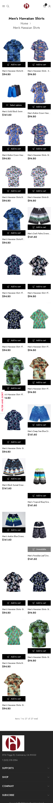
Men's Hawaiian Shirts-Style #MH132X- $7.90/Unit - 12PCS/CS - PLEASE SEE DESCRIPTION (13, 197)
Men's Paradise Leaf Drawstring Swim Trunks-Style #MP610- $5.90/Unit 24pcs (39, 555)
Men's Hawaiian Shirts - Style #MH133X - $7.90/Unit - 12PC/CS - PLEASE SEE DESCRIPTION (39, 70)
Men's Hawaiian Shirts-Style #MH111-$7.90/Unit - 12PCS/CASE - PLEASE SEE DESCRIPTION (13, 70)
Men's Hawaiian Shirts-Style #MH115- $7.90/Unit (13, 663)
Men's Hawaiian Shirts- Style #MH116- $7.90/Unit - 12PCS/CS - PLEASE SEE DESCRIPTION (39, 609)
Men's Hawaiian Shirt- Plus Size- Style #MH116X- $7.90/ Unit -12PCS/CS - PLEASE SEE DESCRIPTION (13, 346)
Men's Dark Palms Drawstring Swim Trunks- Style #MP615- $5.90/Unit (39, 233)
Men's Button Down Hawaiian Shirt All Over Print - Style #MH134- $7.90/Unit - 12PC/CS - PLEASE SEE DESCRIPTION (13, 155)
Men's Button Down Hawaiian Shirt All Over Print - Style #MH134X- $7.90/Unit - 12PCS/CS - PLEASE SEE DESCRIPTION (39, 113)
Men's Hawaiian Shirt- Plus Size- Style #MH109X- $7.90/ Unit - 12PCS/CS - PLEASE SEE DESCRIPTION (39, 388)
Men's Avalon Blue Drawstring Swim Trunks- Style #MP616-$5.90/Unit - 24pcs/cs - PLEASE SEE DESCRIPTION (13, 536)
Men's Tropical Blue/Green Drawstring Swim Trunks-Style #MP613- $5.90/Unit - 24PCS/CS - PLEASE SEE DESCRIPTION (39, 501)
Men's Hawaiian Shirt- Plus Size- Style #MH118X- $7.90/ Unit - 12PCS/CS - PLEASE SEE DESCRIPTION (13, 292)
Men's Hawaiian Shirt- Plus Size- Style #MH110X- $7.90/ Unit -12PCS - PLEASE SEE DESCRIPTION (13, 394)
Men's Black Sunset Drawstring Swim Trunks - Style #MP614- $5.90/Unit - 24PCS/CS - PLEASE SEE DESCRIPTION (13, 485)
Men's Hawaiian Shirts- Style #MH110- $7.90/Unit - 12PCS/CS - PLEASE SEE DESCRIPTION (39, 657)
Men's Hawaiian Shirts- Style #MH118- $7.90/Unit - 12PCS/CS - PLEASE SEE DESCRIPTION (13, 448)
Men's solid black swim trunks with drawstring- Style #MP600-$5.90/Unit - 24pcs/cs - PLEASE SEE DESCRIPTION (13, 111)
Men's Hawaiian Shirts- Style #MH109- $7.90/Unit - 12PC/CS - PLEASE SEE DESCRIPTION (13, 705)
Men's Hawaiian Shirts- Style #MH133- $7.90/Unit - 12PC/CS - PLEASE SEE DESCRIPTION (39, 155)
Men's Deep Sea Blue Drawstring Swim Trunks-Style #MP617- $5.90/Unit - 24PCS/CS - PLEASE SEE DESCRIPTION (39, 431)
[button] (3, 6)
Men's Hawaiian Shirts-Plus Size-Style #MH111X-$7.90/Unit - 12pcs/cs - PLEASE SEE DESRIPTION (13, 239)
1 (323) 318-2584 (10, 760)
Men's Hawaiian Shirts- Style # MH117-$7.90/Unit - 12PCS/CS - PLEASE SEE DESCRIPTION (13, 609)
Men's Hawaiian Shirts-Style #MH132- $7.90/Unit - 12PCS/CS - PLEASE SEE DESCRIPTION (39, 197)
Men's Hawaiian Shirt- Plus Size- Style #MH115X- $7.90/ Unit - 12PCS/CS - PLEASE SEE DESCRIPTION (39, 346)
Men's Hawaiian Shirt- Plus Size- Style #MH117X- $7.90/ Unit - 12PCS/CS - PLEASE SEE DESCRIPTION (39, 292)
